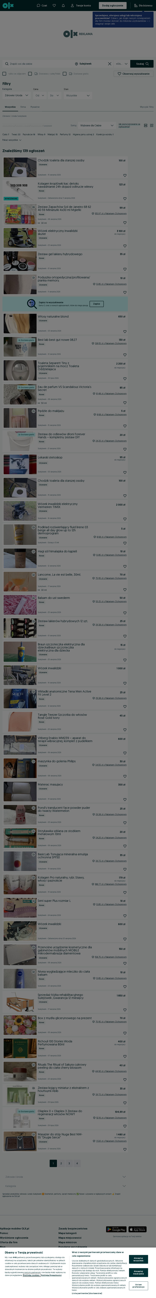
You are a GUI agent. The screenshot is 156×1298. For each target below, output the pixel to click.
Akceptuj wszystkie (138, 1259)
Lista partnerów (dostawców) (87, 1293)
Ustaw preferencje (138, 1285)
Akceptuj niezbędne (138, 1272)
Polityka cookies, (31, 1275)
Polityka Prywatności (51, 1275)
